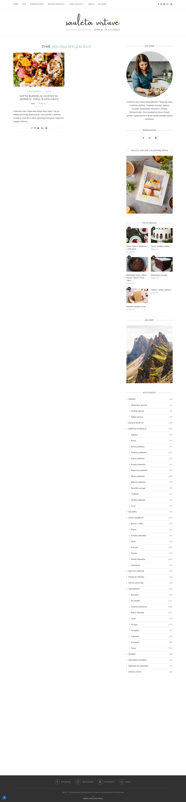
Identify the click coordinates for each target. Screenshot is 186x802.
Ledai (151, 618)
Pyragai (151, 624)
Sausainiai (151, 642)
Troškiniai (151, 494)
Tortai (151, 648)
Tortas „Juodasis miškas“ (160, 246)
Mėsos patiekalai (151, 476)
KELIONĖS (102, 4)
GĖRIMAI (150, 399)
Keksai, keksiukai (151, 612)
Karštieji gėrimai (151, 411)
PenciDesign (119, 792)
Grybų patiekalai (151, 458)
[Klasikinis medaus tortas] (137, 296)
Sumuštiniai (151, 565)
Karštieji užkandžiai (151, 535)
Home (15, 4)
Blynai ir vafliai (151, 523)
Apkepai (151, 435)
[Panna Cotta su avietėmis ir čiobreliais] (137, 235)
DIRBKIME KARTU (37, 4)
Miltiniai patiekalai (151, 482)
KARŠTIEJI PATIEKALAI (150, 429)
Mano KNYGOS (76, 4)
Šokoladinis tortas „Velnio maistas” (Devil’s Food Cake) (136, 278)
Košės (151, 541)
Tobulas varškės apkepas (161, 290)
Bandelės (151, 595)
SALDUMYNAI (150, 589)
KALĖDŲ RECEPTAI (150, 423)
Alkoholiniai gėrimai (151, 405)
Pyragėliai (151, 630)
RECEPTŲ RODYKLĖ (56, 4)
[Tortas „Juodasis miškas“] (162, 235)
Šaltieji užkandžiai (151, 559)
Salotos (48, 91)
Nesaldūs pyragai (151, 488)
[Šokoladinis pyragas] (162, 264)
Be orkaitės (151, 600)
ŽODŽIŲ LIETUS (150, 672)
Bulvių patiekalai (151, 446)
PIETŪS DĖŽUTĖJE (150, 583)
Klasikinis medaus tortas (136, 306)
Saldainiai (151, 636)
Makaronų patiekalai (151, 470)
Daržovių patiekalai (151, 452)
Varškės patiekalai (151, 500)
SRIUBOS (150, 654)
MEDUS (91, 4)
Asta (33, 103)
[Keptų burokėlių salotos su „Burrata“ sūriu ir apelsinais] (38, 70)
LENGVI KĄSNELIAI (34, 91)
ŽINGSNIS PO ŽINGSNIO (150, 666)
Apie (24, 4)
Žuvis (151, 506)
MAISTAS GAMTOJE (150, 571)
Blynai (151, 440)
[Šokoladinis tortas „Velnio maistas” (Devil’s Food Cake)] (137, 264)
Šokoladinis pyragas (159, 275)
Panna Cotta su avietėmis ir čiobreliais (136, 247)
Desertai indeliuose (151, 606)
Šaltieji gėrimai (151, 417)
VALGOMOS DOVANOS (150, 660)
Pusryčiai (151, 547)
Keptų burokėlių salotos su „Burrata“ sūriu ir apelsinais (38, 97)
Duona (151, 529)
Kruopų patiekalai (151, 464)
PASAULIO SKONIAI (150, 577)
